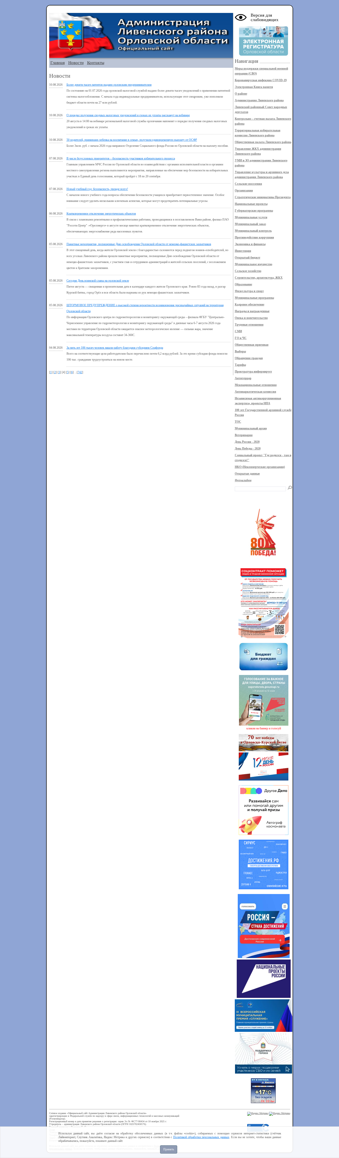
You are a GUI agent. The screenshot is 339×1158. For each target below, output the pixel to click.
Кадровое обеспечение (249, 304)
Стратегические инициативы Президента (263, 197)
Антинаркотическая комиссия (255, 391)
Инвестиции (243, 251)
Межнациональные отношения (256, 385)
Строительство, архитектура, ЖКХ (259, 277)
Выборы (240, 351)
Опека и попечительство (251, 318)
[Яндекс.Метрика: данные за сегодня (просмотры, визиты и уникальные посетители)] (257, 1114)
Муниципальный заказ (250, 224)
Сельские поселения (248, 184)
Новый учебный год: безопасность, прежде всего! (97, 189)
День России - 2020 (247, 442)
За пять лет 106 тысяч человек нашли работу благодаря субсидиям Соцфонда (115, 347)
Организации (244, 190)
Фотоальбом (243, 480)
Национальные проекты (251, 204)
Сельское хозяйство (248, 271)
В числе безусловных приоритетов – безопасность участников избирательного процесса (121, 158)
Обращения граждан (249, 358)
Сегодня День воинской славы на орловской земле (98, 280)
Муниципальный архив (251, 428)
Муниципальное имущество (253, 264)
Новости (76, 62)
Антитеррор (243, 378)
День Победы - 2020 (248, 448)
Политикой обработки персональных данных (201, 1137)
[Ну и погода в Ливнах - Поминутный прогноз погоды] (263, 1102)
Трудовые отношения (249, 324)
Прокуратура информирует (253, 371)
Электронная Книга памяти (254, 87)
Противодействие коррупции (254, 237)
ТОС (238, 421)
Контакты (95, 62)
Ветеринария (244, 435)
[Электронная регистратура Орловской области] (263, 55)
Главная (57, 62)
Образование (243, 284)
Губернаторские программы (254, 210)
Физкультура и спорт (249, 291)
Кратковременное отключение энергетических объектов (101, 213)
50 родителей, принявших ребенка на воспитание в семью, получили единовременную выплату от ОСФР (132, 140)
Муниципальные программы (254, 297)
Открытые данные (247, 473)
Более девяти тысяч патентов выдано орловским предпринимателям (109, 84)
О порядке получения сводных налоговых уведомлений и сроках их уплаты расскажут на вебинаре (128, 115)
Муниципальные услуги (251, 217)
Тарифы (240, 365)
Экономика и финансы (250, 244)
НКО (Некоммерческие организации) (260, 467)
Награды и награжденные (252, 311)
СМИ (238, 331)
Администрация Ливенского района (259, 100)
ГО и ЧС (241, 338)
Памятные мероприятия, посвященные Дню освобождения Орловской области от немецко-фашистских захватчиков (139, 244)
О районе (241, 93)
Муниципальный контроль (253, 230)
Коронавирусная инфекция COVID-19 (261, 80)
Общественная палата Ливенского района (263, 142)
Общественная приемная (252, 344)
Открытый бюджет (247, 257)
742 (80, 372)
